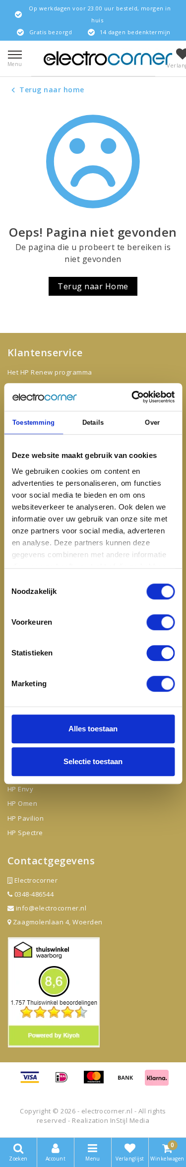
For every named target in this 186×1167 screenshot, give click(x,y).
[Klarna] (157, 1081)
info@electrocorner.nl (51, 908)
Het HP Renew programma (49, 372)
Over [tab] (152, 422)
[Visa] (33, 1081)
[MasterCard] (97, 1081)
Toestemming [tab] (33, 422)
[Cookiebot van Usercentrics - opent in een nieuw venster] (132, 396)
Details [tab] (93, 422)
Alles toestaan (93, 728)
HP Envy (20, 788)
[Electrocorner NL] (108, 58)
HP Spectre (25, 832)
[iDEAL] (65, 1081)
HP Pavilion (25, 818)
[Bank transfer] (129, 1081)
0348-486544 (33, 894)
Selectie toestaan (93, 761)
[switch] (160, 622)
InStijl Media (129, 1120)
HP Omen (22, 803)
